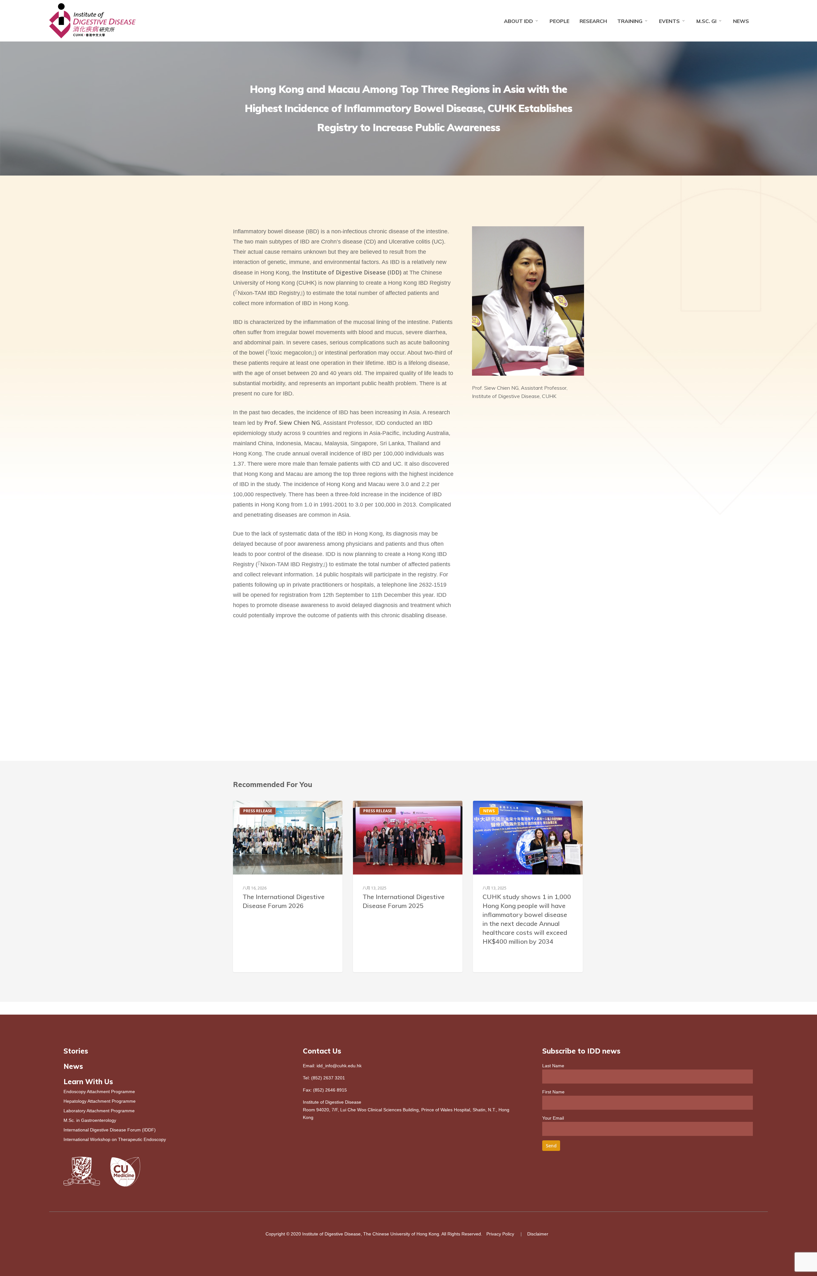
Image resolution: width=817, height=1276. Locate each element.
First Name (553, 1091)
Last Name (553, 1065)
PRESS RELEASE (257, 811)
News (741, 21)
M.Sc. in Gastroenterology (90, 1120)
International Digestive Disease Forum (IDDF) (110, 1129)
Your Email (553, 1118)
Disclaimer (537, 1233)
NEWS (489, 811)
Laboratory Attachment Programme (99, 1110)
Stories (76, 1051)
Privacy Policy (500, 1233)
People (559, 21)
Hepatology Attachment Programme (100, 1101)
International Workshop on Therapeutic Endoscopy (115, 1139)
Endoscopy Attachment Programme (99, 1091)
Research (593, 21)
